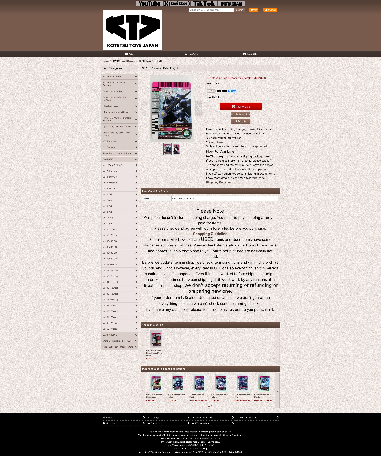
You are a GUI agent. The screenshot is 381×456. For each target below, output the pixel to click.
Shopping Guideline (219, 182)
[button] (190, 54)
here (220, 142)
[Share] (211, 91)
